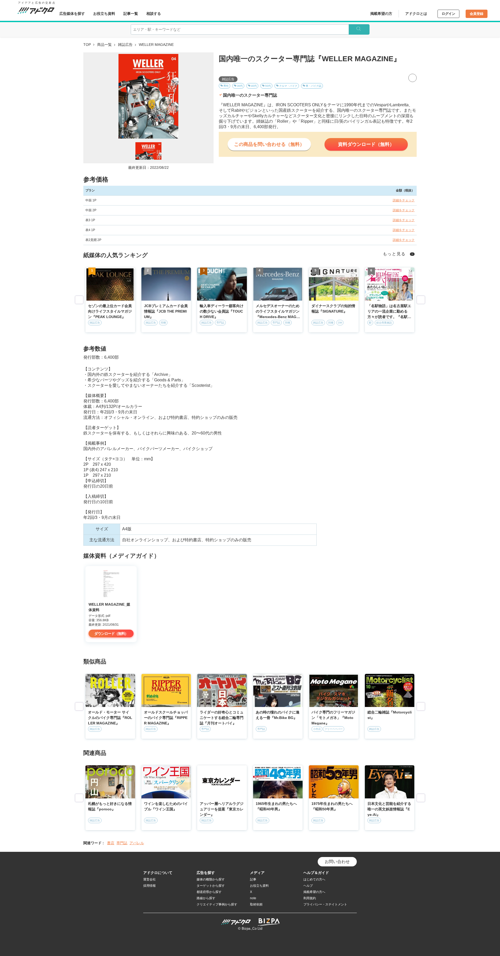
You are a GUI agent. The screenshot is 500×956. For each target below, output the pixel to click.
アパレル (136, 843)
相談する (153, 13)
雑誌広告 (125, 44)
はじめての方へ (314, 879)
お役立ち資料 (104, 13)
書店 (110, 843)
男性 (226, 85)
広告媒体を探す (72, 13)
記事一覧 (130, 13)
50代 (268, 85)
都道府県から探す (209, 892)
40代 (254, 85)
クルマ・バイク (288, 85)
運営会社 (149, 879)
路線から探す (206, 898)
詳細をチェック (404, 200)
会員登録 (476, 14)
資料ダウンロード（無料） (366, 144)
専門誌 (121, 843)
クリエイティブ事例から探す (217, 904)
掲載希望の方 (381, 13)
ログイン (448, 14)
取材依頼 (256, 904)
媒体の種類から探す (211, 879)
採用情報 (149, 885)
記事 (253, 879)
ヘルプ (308, 885)
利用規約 (309, 898)
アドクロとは (416, 13)
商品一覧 (104, 44)
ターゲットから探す (211, 885)
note (253, 898)
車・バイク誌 (313, 85)
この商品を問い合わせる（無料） (269, 144)
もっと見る (394, 254)
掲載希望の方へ (314, 892)
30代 (240, 85)
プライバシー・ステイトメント (325, 904)
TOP (87, 44)
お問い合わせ (337, 861)
